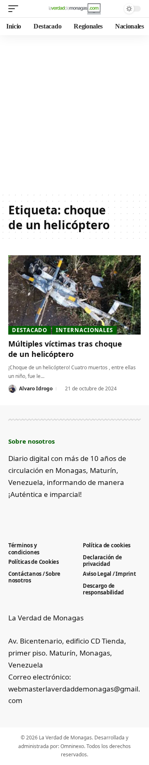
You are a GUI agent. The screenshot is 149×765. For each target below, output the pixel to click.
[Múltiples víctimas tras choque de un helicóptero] (74, 295)
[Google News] (40, 515)
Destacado (29, 330)
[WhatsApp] (81, 515)
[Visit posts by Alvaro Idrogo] (12, 389)
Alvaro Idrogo (36, 388)
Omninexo (72, 746)
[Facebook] (13, 515)
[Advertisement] (74, 113)
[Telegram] (67, 515)
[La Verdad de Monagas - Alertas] (74, 8)
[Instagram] (54, 515)
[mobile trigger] (15, 8)
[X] (26, 515)
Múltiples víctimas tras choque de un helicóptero (65, 349)
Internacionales (84, 330)
